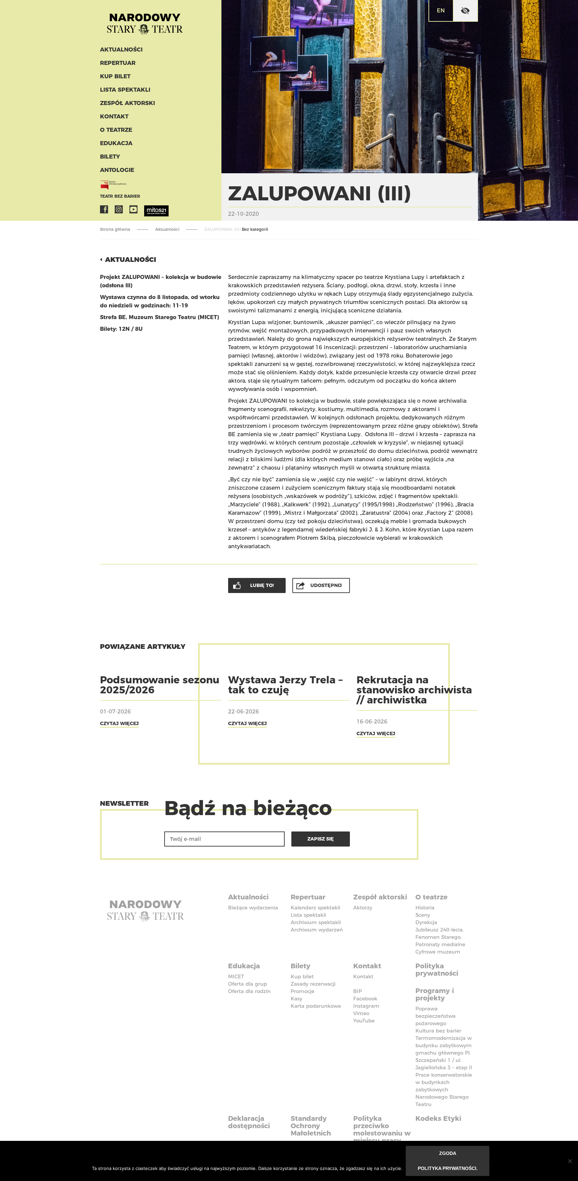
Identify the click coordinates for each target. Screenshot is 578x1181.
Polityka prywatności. (448, 1168)
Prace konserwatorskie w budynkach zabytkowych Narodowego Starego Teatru (443, 1089)
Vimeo (361, 1013)
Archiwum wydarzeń (317, 929)
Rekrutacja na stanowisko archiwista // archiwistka (414, 690)
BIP (357, 991)
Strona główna (115, 229)
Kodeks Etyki (438, 1118)
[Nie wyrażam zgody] (569, 1161)
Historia (425, 907)
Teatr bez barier (120, 196)
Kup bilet (115, 76)
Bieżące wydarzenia (253, 907)
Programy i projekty (434, 994)
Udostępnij (326, 585)
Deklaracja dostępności (249, 1122)
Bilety (110, 156)
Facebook (104, 209)
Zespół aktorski (127, 103)
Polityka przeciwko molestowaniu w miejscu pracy (382, 1129)
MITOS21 (148, 209)
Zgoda (447, 1153)
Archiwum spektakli (316, 922)
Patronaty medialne (440, 944)
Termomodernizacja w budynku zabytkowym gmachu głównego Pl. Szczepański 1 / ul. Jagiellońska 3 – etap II (443, 1053)
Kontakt (114, 116)
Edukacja (116, 143)
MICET (236, 976)
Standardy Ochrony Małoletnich (311, 1126)
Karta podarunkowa (316, 1006)
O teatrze (116, 129)
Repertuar (117, 63)
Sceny (422, 915)
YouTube (133, 209)
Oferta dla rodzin (249, 991)
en (441, 10)
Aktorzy (362, 907)
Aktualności (121, 49)
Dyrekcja (426, 922)
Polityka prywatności (436, 969)
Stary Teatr (145, 21)
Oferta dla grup (247, 984)
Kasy (296, 998)
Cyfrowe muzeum (437, 952)
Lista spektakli (125, 89)
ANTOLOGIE (117, 170)
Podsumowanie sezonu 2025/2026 (159, 685)
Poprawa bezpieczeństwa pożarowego (435, 1015)
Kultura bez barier (438, 1030)
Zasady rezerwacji (313, 984)
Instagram (119, 209)
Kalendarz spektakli (315, 907)
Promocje (302, 991)
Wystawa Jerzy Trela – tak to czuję (285, 685)
